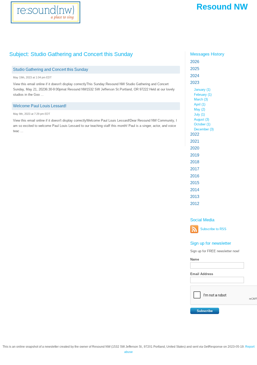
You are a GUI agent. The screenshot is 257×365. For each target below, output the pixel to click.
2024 (194, 76)
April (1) (199, 104)
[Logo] (45, 15)
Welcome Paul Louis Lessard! (39, 106)
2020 (194, 148)
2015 (194, 183)
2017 (194, 169)
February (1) (203, 94)
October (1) (202, 124)
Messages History (207, 54)
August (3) (201, 119)
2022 (194, 134)
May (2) (199, 109)
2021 (194, 141)
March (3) (201, 99)
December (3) (204, 129)
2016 (194, 176)
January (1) (202, 89)
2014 (194, 190)
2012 (194, 203)
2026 (194, 62)
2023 (194, 82)
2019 (194, 155)
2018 (194, 162)
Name (194, 259)
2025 (194, 69)
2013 (194, 196)
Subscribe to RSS (213, 229)
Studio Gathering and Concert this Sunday (50, 69)
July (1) (199, 114)
